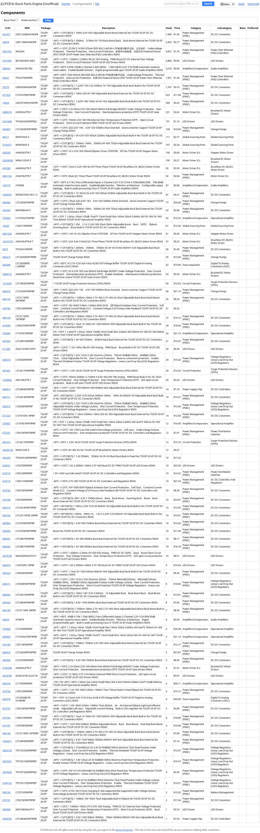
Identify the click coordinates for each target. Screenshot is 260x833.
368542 (6, 68)
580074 (6, 565)
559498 (6, 809)
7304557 (7, 194)
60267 (5, 78)
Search (208, 3)
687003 (6, 341)
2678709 (7, 675)
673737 (6, 708)
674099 (6, 325)
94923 (5, 619)
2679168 (7, 556)
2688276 (7, 112)
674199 (6, 644)
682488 (6, 265)
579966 (6, 333)
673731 (6, 800)
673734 (6, 691)
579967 (6, 423)
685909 (6, 531)
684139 (6, 610)
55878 (5, 42)
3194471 (7, 144)
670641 (6, 465)
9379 (5, 249)
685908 (6, 660)
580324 (6, 573)
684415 (6, 257)
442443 (6, 210)
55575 (5, 87)
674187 (6, 725)
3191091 (7, 60)
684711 (6, 397)
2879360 (7, 772)
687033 (6, 602)
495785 (6, 308)
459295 (6, 152)
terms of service (124, 829)
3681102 (7, 176)
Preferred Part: (29, 20)
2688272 (7, 274)
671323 (6, 95)
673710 (6, 473)
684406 (6, 202)
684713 (6, 507)
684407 (6, 129)
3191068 (7, 121)
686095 (6, 546)
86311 (5, 137)
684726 (6, 515)
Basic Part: (9, 20)
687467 (6, 370)
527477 (6, 34)
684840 (6, 594)
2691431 (7, 51)
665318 (6, 683)
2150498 (7, 668)
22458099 (7, 160)
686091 (6, 538)
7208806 (7, 380)
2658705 (7, 818)
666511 (6, 584)
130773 (6, 185)
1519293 (7, 283)
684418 (6, 652)
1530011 (7, 741)
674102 (6, 717)
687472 (6, 442)
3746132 (7, 783)
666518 (6, 359)
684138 (6, 733)
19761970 (7, 241)
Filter (48, 20)
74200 (5, 226)
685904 (6, 523)
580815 (6, 389)
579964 (6, 218)
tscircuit (253, 4)
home (66, 4)
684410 (6, 291)
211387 (6, 349)
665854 (6, 636)
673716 (6, 481)
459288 (6, 168)
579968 (6, 629)
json (241, 4)
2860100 (7, 750)
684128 (6, 317)
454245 (6, 457)
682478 (6, 699)
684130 (6, 299)
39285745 (7, 450)
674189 (6, 499)
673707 (6, 432)
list (97, 4)
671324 (6, 415)
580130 (6, 792)
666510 (6, 406)
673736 (6, 490)
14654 (5, 102)
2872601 (7, 761)
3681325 (7, 233)
